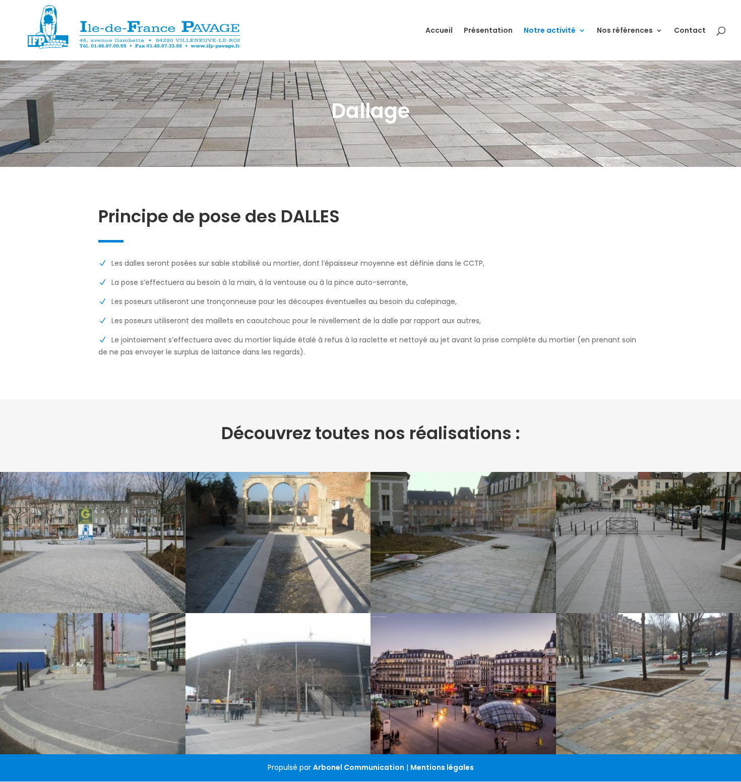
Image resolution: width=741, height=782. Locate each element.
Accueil (439, 31)
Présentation (488, 31)
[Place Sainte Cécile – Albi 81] (278, 542)
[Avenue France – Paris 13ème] (93, 683)
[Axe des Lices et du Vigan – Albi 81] (93, 542)
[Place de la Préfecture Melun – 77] (463, 542)
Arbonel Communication (358, 767)
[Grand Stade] (278, 683)
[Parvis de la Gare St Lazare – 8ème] (463, 683)
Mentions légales (442, 767)
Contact (690, 31)
